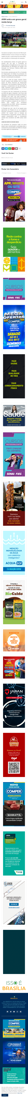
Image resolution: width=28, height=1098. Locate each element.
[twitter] (10, 1011)
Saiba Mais (19, 1093)
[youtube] (14, 1011)
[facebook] (7, 1011)
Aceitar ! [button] (5, 1095)
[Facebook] (2, 148)
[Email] (16, 148)
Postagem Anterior (6, 173)
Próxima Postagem (21, 173)
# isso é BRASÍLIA (13, 16)
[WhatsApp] (9, 148)
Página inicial (4, 16)
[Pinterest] (13, 148)
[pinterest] (20, 1011)
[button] (2, 2)
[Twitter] (6, 148)
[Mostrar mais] (19, 148)
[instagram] (17, 1011)
